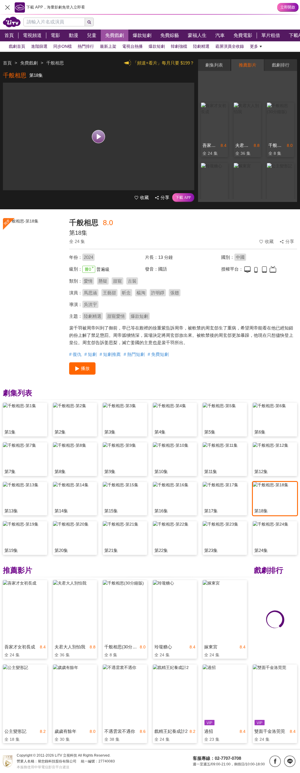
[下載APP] (183, 197)
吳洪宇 (90, 304)
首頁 (7, 62)
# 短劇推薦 (110, 354)
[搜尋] (89, 22)
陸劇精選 (92, 316)
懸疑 (102, 280)
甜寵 (117, 280)
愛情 (88, 280)
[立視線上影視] (12, 22)
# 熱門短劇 (134, 354)
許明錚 (157, 292)
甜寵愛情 (116, 316)
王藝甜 (109, 292)
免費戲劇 (29, 62)
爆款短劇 (139, 316)
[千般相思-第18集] (32, 259)
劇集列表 (214, 64)
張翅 (174, 292)
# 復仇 (75, 354)
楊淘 (141, 292)
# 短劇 (90, 354)
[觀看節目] (98, 136)
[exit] (7, 7)
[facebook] (275, 761)
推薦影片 (247, 64)
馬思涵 (90, 292)
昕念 (126, 292)
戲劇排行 (280, 64)
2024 (88, 257)
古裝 (132, 280)
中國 (240, 257)
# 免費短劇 (158, 354)
